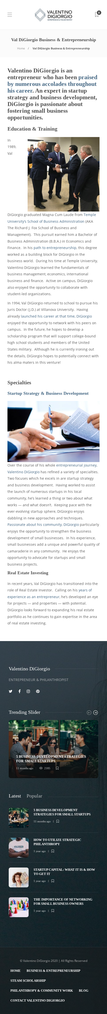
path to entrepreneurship (55, 247)
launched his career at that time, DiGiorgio (56, 316)
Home (21, 48)
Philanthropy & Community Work (41, 990)
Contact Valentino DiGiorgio (37, 1000)
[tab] (15, 796)
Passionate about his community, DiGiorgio (43, 524)
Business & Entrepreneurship (53, 971)
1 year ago (40, 851)
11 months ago (24, 768)
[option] (53, 749)
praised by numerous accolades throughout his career (52, 84)
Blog (83, 990)
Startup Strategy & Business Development (48, 393)
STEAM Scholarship (28, 980)
